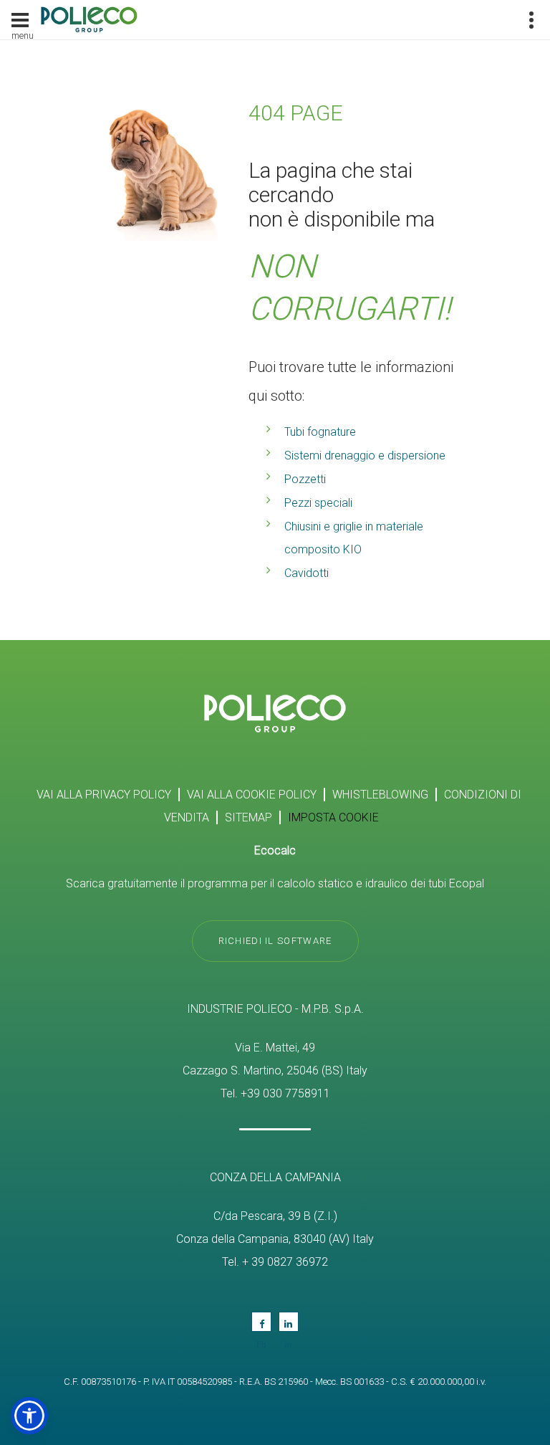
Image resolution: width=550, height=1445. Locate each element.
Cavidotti (306, 573)
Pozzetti (305, 479)
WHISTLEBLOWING (380, 794)
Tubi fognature (320, 432)
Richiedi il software (275, 940)
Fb (261, 1322)
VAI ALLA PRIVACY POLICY (104, 794)
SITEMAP (248, 817)
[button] (29, 1416)
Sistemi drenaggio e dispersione (364, 455)
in (289, 1322)
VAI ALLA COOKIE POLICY (252, 794)
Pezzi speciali (318, 503)
